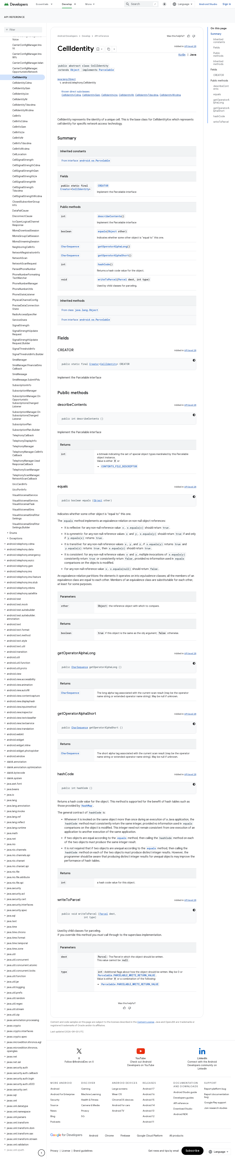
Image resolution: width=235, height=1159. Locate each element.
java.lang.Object (66, 79)
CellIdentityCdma (71, 95)
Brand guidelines (83, 1150)
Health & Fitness (89, 1099)
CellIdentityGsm (91, 95)
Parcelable (106, 69)
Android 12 (148, 1116)
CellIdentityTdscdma (146, 95)
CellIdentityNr (126, 95)
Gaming (85, 1088)
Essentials (42, 4)
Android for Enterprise (62, 1094)
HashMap (87, 805)
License (66, 1150)
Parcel (122, 279)
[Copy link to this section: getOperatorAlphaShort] (99, 714)
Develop (67, 4)
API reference (14, 17)
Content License (145, 1022)
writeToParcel (107, 279)
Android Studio (208, 4)
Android (54, 1088)
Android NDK (180, 1114)
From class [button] (80, 310)
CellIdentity (80, 189)
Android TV (118, 1110)
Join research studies (215, 1108)
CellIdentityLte (109, 95)
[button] (22, 533)
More (88, 4)
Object (74, 69)
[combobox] (141, 4)
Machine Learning (91, 1094)
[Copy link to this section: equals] (71, 487)
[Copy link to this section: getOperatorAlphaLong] (98, 653)
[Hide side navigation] (41, 1152)
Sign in (227, 4)
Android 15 (148, 1099)
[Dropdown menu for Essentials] (53, 4)
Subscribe (193, 1150)
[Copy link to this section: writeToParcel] (83, 900)
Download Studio (182, 1108)
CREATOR (103, 185)
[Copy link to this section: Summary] (79, 138)
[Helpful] (188, 36)
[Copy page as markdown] (109, 49)
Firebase (125, 1135)
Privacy (85, 1110)
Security (54, 1099)
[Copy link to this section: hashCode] (77, 774)
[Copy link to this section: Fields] (72, 338)
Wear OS (117, 1094)
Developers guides (183, 1097)
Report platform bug (215, 1088)
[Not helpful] (193, 36)
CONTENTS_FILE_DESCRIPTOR (119, 466)
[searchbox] (23, 29)
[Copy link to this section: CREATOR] (77, 350)
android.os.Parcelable (95, 160)
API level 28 (190, 46)
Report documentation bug (216, 1096)
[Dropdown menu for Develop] (76, 4)
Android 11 (148, 1121)
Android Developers (67, 36)
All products (176, 1135)
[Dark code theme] (194, 360)
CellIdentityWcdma (170, 95)
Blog (52, 1116)
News (53, 1110)
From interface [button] (86, 160)
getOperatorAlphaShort (113, 255)
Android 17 (148, 1088)
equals (102, 231)
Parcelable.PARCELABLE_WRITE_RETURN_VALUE (126, 975)
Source (54, 1105)
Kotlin (181, 55)
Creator (65, 189)
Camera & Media (90, 1105)
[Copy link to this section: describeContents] (90, 405)
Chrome (109, 1135)
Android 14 (149, 1105)
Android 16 (149, 1094)
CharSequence (70, 246)
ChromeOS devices (122, 1099)
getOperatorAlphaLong (112, 246)
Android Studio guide (185, 1092)
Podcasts (55, 1121)
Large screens (119, 1088)
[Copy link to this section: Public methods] (91, 393)
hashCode (104, 264)
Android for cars (121, 1105)
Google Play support (215, 1102)
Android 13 (148, 1110)
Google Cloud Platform (150, 1135)
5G (83, 1116)
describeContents (109, 216)
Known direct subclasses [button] (121, 93)
